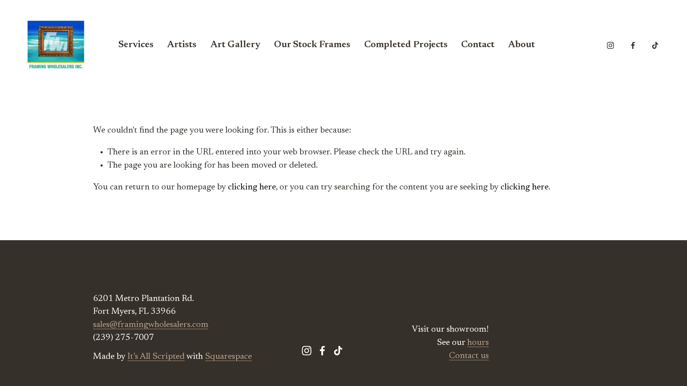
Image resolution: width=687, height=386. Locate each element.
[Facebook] (633, 45)
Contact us (469, 356)
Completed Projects (406, 45)
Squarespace (228, 356)
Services (136, 45)
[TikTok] (655, 45)
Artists (181, 45)
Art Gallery (235, 45)
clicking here (252, 187)
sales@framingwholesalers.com (150, 325)
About (521, 45)
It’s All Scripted (156, 356)
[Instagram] (610, 45)
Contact (477, 45)
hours (478, 342)
